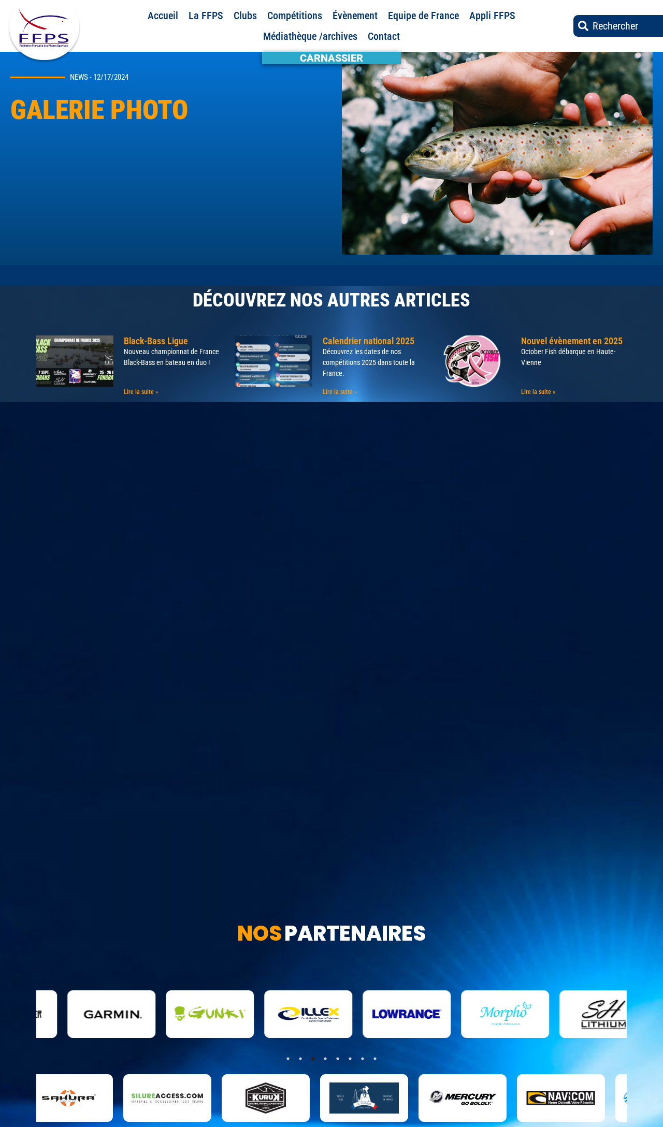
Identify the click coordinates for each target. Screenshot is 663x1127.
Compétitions (294, 15)
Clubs (245, 15)
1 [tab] (288, 1058)
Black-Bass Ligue (156, 340)
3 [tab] (313, 1058)
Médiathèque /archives (310, 36)
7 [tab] (362, 1058)
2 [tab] (300, 1058)
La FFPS (206, 15)
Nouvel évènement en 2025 (572, 340)
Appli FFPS (492, 15)
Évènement (355, 15)
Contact (384, 36)
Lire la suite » (141, 392)
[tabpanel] (95, 1098)
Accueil (163, 15)
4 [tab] (325, 1058)
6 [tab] (350, 1058)
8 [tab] (375, 1058)
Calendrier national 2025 (368, 340)
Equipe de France (423, 15)
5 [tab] (338, 1058)
